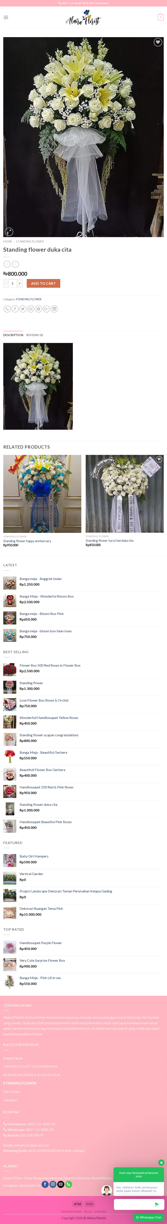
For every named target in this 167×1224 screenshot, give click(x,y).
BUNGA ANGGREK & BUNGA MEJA (31, 1075)
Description (13, 335)
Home (7, 241)
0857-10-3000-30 (73, 3)
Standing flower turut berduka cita (110, 540)
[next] (163, 504)
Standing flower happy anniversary (27, 541)
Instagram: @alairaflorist (21, 1185)
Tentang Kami (71, 1211)
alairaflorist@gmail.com (26, 1145)
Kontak (100, 1211)
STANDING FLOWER (30, 241)
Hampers (10, 1100)
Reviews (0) (34, 335)
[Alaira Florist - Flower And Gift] (83, 17)
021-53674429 (99, 3)
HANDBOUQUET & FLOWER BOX (30, 1066)
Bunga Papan (13, 1058)
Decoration (11, 1091)
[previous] (3, 504)
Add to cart (43, 283)
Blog (88, 1211)
